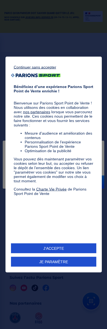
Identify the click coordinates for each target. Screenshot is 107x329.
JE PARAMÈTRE (53, 262)
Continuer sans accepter (35, 67)
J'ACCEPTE (53, 248)
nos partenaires (36, 112)
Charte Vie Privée (51, 189)
